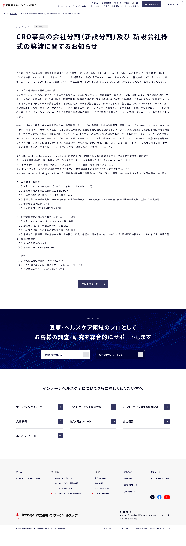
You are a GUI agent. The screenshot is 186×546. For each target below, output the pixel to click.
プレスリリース (90, 284)
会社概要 (128, 421)
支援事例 (21, 421)
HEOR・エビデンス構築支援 (85, 407)
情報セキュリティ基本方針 (160, 528)
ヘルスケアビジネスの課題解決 (141, 407)
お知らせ (13, 13)
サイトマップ (124, 528)
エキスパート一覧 (26, 435)
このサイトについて (109, 528)
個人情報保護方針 (140, 528)
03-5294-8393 (132, 518)
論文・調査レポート (80, 421)
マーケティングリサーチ (29, 407)
